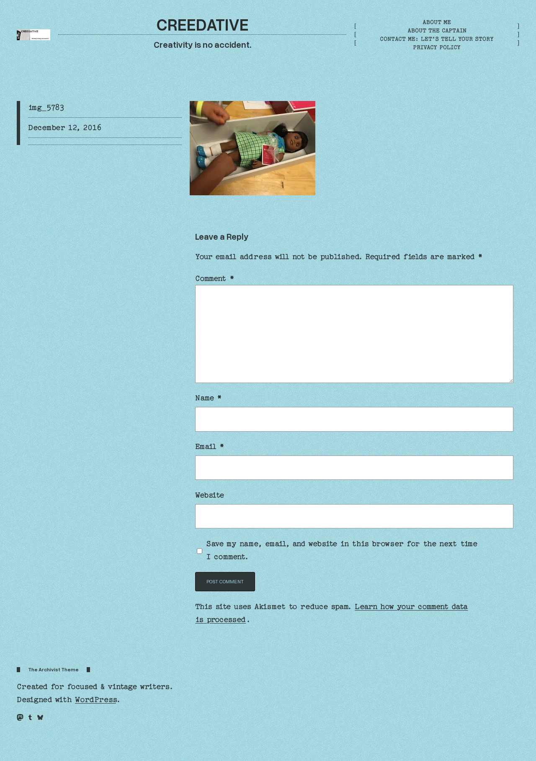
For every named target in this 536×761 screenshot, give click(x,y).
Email (209, 446)
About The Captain (436, 30)
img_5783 (46, 107)
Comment (214, 278)
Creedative (202, 24)
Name (208, 397)
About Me (437, 22)
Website (209, 495)
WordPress (95, 699)
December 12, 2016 (65, 127)
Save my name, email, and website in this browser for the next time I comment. (342, 550)
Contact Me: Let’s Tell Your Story (437, 38)
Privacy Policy (437, 47)
